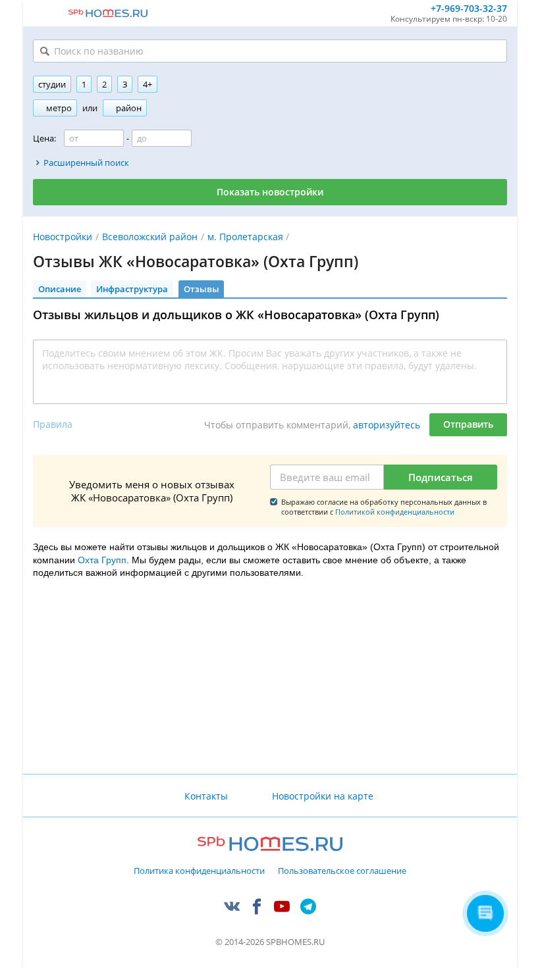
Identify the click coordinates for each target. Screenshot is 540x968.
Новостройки (62, 236)
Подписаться (440, 477)
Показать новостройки (270, 192)
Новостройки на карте (322, 796)
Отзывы (201, 289)
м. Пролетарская (245, 236)
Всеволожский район (150, 236)
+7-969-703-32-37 (469, 8)
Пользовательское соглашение (342, 871)
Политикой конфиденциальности (394, 512)
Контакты (206, 796)
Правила (52, 424)
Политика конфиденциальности (199, 871)
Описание (59, 289)
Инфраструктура (132, 289)
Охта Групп (102, 560)
